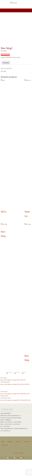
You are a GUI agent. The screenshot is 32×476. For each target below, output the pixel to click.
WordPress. (21, 453)
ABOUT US (18, 441)
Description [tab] (6, 62)
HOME (3, 441)
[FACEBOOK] (9, 373)
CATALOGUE (4, 445)
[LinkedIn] (17, 373)
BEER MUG (9, 57)
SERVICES (9, 441)
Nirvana (15, 453)
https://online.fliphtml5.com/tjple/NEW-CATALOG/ (13, 380)
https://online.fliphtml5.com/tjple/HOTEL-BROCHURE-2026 (15, 400)
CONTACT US (26, 441)
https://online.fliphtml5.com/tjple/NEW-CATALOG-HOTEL (15, 384)
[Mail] (24, 373)
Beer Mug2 (17, 57)
